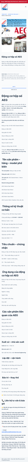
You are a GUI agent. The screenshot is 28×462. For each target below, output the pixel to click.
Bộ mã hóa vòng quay (13, 74)
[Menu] (25, 6)
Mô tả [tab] (14, 86)
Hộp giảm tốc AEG (11, 77)
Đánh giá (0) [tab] (14, 89)
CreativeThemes (6, 460)
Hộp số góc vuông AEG (10, 78)
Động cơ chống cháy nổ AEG (11, 75)
